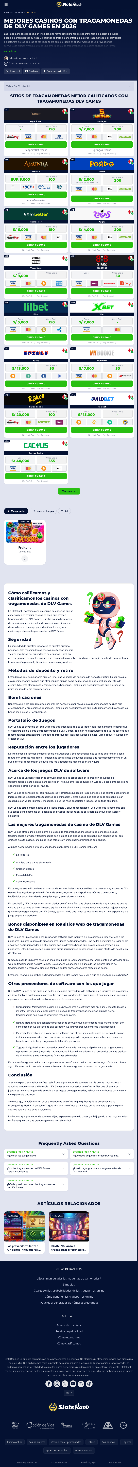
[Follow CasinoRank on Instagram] (56, 1383)
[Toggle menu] (6, 4)
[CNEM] (66, 1425)
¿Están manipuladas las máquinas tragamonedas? (68, 1278)
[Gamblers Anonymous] (107, 1425)
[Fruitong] (25, 542)
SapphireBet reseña (36, 150)
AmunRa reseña (36, 200)
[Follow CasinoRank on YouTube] (72, 1383)
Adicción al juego (87, 1462)
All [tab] (66, 511)
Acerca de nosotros (68, 1325)
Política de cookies (58, 1462)
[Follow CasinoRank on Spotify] (80, 1383)
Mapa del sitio (114, 1462)
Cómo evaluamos (68, 1337)
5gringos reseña (102, 150)
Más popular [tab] (18, 511)
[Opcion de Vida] (39, 1425)
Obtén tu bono (36, 144)
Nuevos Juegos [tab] (45, 511)
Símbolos (68, 1284)
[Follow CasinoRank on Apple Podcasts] (88, 1383)
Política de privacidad (68, 1331)
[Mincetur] (14, 1425)
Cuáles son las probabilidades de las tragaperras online (68, 1290)
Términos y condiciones (26, 1462)
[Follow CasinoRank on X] (64, 1383)
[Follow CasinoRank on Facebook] (48, 1383)
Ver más (67, 491)
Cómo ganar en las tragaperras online (68, 1296)
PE (66, 1392)
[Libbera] (87, 1425)
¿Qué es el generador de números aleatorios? (68, 1302)
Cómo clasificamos (68, 1343)
